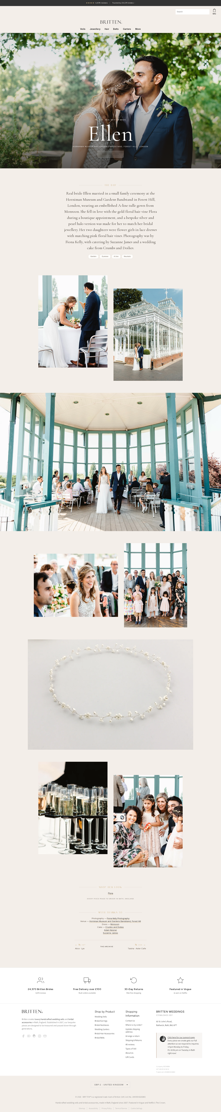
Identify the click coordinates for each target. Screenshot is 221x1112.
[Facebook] (23, 1036)
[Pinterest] (34, 1036)
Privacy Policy (107, 1108)
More (138, 29)
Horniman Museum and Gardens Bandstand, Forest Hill (115, 921)
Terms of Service (121, 1108)
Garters (127, 29)
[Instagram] (39, 1036)
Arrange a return (133, 1036)
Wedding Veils (101, 1016)
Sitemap (82, 1108)
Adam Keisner (110, 930)
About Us (129, 1053)
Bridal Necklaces (102, 1025)
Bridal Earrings (101, 1020)
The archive (106, 947)
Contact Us (130, 1020)
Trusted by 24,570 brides (110, 3)
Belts (116, 29)
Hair (107, 29)
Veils (82, 29)
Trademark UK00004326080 (165, 1072)
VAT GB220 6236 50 (162, 1069)
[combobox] (192, 11)
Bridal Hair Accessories (104, 1033)
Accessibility (93, 1108)
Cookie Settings (136, 1108)
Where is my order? (134, 1025)
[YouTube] (28, 1036)
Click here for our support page (181, 1037)
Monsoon (114, 924)
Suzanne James (110, 933)
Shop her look (110, 154)
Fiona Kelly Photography (118, 918)
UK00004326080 (138, 1097)
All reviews (130, 1044)
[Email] (44, 1036)
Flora (110, 893)
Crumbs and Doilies (114, 927)
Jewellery (95, 29)
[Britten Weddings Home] (32, 1012)
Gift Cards (130, 1057)
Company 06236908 (163, 1066)
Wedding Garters (102, 1029)
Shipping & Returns (134, 1040)
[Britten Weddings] (110, 22)
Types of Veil (131, 1048)
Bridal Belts (99, 1037)
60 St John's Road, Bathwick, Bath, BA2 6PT (166, 1023)
